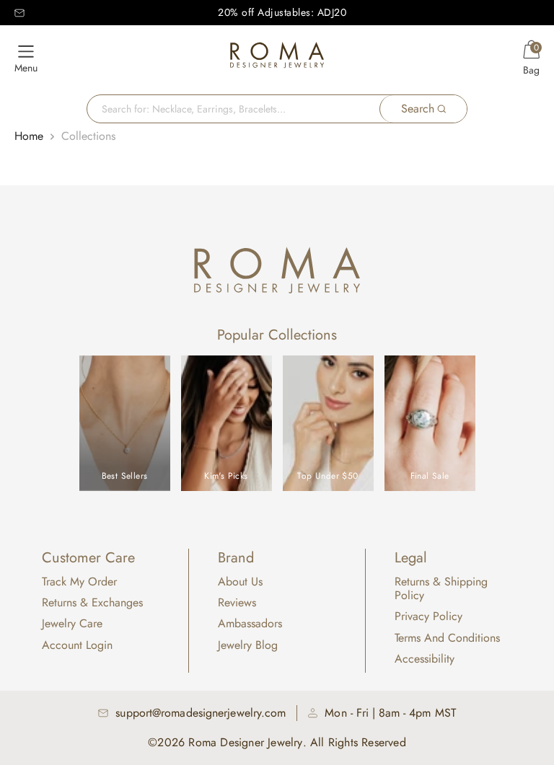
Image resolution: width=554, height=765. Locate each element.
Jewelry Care (72, 623)
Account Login (77, 645)
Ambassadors (250, 623)
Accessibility (424, 658)
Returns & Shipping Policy (441, 588)
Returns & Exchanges (92, 602)
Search (417, 108)
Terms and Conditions (447, 638)
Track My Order (79, 581)
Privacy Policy (428, 616)
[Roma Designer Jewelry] (277, 58)
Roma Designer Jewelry (245, 742)
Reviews (237, 602)
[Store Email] (19, 13)
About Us (240, 581)
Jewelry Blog (248, 645)
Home (28, 136)
